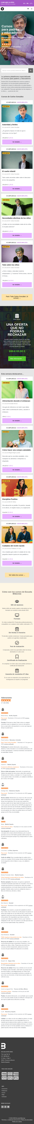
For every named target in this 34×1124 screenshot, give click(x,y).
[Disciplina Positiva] (17, 488)
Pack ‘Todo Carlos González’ (9, 742)
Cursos (3, 1092)
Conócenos (4, 1088)
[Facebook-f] (5, 1107)
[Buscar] (30, 70)
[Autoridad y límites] (17, 113)
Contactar (4, 1096)
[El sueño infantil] (17, 160)
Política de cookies (17, 1121)
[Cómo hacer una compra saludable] (17, 439)
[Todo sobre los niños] (17, 253)
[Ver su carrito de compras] (28, 8)
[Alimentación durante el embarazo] (17, 389)
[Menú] (32, 8)
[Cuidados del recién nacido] (17, 534)
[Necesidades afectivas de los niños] (17, 207)
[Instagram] (2, 1107)
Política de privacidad (26, 1119)
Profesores (4, 1090)
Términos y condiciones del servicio (11, 1119)
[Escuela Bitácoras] (2, 8)
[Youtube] (8, 1107)
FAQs (3, 1094)
